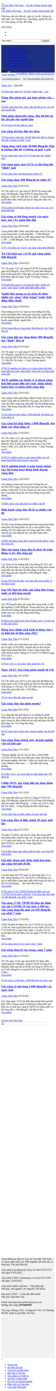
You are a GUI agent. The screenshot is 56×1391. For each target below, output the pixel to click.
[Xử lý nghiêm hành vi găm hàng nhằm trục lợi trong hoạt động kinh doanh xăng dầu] (28, 460)
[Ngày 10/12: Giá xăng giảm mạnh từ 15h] (22, 663)
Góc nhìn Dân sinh (16, 1387)
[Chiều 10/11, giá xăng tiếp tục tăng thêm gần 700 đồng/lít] (28, 777)
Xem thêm (6, 202)
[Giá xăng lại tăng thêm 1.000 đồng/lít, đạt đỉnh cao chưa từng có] (28, 417)
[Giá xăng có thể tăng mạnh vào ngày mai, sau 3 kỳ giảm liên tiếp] (28, 210)
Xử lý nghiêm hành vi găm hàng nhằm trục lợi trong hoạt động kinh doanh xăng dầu (26, 469)
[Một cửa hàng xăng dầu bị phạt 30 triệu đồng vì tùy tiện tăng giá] (28, 543)
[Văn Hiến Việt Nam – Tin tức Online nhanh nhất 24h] (28, 8)
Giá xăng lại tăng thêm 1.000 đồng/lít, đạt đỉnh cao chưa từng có (28, 425)
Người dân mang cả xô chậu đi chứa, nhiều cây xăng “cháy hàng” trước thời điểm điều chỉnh (26, 297)
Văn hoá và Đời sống (17, 52)
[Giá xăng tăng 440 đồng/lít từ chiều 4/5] (21, 174)
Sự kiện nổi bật (14, 49)
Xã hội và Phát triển (17, 57)
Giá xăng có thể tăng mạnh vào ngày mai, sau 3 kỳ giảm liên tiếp (25, 218)
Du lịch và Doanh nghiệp (19, 63)
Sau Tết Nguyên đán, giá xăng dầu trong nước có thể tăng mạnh (27, 591)
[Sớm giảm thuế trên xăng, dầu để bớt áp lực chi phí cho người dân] (28, 110)
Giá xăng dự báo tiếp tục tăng (20, 131)
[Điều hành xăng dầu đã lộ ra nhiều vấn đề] (23, 503)
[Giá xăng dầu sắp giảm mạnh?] (17, 697)
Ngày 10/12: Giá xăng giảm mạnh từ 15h (27, 669)
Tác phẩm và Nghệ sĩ (17, 60)
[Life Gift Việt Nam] (11, 1020)
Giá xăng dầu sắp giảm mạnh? (21, 703)
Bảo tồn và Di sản (16, 54)
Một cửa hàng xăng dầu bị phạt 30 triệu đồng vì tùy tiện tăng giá (27, 551)
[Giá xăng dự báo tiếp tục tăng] (17, 125)
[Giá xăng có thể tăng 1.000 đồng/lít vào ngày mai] (26, 980)
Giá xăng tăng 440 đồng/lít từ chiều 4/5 (26, 179)
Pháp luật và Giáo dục (18, 66)
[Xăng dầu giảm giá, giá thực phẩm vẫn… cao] (24, 91)
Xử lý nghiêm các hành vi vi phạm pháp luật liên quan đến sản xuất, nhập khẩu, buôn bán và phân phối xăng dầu (27, 383)
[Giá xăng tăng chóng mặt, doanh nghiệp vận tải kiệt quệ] (28, 734)
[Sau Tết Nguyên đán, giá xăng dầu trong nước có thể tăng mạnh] (28, 583)
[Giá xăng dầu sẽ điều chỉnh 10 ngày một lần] (24, 814)
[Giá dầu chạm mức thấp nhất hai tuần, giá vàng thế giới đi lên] (28, 854)
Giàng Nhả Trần (9, 186)
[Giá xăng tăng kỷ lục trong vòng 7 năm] (21, 944)
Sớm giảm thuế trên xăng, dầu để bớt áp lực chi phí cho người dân (27, 117)
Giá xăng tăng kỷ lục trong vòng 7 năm (26, 950)
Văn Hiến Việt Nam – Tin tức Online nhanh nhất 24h (27, 11)
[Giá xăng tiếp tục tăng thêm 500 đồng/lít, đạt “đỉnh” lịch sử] (28, 331)
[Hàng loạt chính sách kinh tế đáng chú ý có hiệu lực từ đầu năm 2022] (28, 623)
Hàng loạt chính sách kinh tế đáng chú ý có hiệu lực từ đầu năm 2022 (27, 631)
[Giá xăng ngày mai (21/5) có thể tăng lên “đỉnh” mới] (28, 158)
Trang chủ (6, 85)
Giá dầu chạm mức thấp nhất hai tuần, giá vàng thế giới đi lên (26, 862)
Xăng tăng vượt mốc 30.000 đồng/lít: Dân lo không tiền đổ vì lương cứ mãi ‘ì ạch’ (28, 147)
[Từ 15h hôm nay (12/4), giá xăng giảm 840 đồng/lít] (27, 247)
